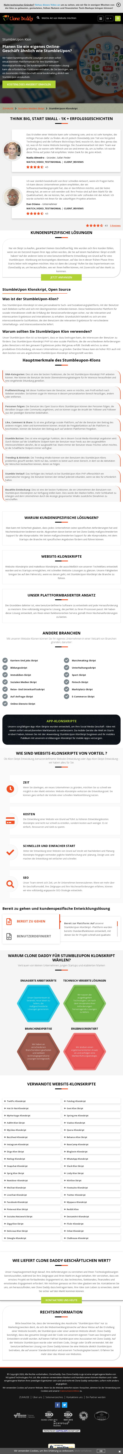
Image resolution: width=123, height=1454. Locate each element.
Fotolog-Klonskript (76, 1101)
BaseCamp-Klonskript (77, 1144)
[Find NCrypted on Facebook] (58, 1403)
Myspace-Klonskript (76, 1202)
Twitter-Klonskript (76, 1195)
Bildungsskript (18, 667)
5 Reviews (115, 225)
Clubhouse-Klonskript (77, 1238)
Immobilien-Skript (20, 674)
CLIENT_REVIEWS (74, 161)
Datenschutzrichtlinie (70, 1391)
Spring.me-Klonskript (77, 1115)
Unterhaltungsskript (84, 667)
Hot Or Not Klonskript (17, 1108)
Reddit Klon (72, 1209)
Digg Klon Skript (14, 1224)
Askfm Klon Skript (15, 1123)
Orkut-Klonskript (75, 1231)
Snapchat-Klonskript (17, 1166)
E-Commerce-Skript (83, 696)
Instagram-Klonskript (17, 1144)
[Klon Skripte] (17, 16)
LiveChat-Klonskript (16, 1195)
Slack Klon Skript (75, 1166)
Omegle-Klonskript (16, 1238)
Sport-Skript (79, 674)
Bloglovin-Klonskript (76, 1151)
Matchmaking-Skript (84, 660)
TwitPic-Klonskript (16, 1101)
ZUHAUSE (7, 108)
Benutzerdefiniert (34, 936)
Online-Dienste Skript (22, 703)
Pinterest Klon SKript (17, 1209)
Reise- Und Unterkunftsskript (27, 689)
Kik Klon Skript (73, 1180)
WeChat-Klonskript (16, 1188)
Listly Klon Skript (75, 1173)
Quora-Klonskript (75, 1130)
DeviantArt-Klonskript (77, 1216)
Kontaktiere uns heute (61, 1300)
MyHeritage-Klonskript (18, 1115)
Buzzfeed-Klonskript (17, 1137)
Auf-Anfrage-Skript (21, 696)
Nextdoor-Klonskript (17, 1180)
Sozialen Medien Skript (31, 108)
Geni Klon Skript (74, 1108)
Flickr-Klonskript (74, 1224)
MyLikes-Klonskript (16, 1130)
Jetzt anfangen (61, 277)
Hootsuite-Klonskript (77, 1188)
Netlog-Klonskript (15, 1159)
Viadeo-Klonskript (75, 1123)
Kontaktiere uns (74, 1397)
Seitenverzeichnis (54, 1397)
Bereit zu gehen (31, 921)
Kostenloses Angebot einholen (29, 84)
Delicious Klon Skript (17, 1231)
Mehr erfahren (83, 1450)
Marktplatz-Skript (82, 689)
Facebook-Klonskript (17, 1202)
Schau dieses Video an (47, 5)
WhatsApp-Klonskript (77, 1159)
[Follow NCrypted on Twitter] (65, 1403)
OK (100, 1451)
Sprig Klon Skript (15, 1173)
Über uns (37, 1397)
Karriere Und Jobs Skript (24, 660)
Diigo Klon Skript (15, 1151)
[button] (109, 18)
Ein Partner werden (96, 1397)
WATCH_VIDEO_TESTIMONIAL (43, 161)
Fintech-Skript (80, 682)
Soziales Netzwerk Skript (19, 1216)
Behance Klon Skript (76, 1137)
